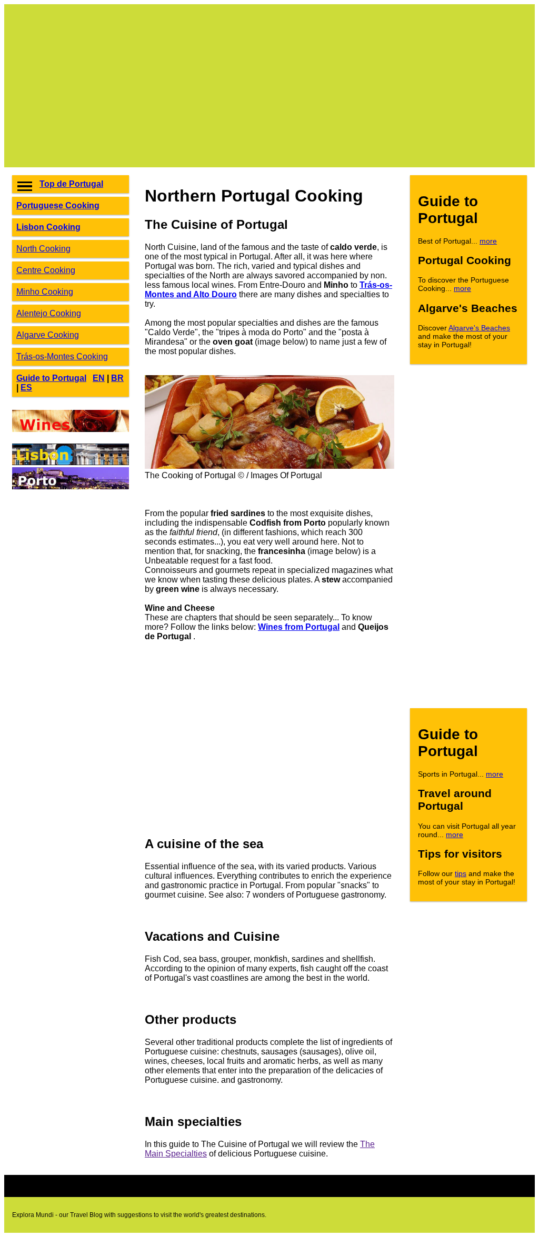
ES (26, 387)
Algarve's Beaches (479, 328)
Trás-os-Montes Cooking (62, 356)
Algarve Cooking (47, 334)
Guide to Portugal (51, 378)
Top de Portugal (71, 183)
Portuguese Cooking (57, 205)
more (488, 241)
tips (460, 873)
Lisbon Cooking (48, 227)
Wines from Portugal (299, 626)
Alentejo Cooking (48, 313)
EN (99, 378)
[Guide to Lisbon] (70, 462)
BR (117, 378)
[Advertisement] (269, 85)
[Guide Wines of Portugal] (70, 429)
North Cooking (43, 248)
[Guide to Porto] (70, 486)
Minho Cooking (44, 291)
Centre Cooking (45, 270)
